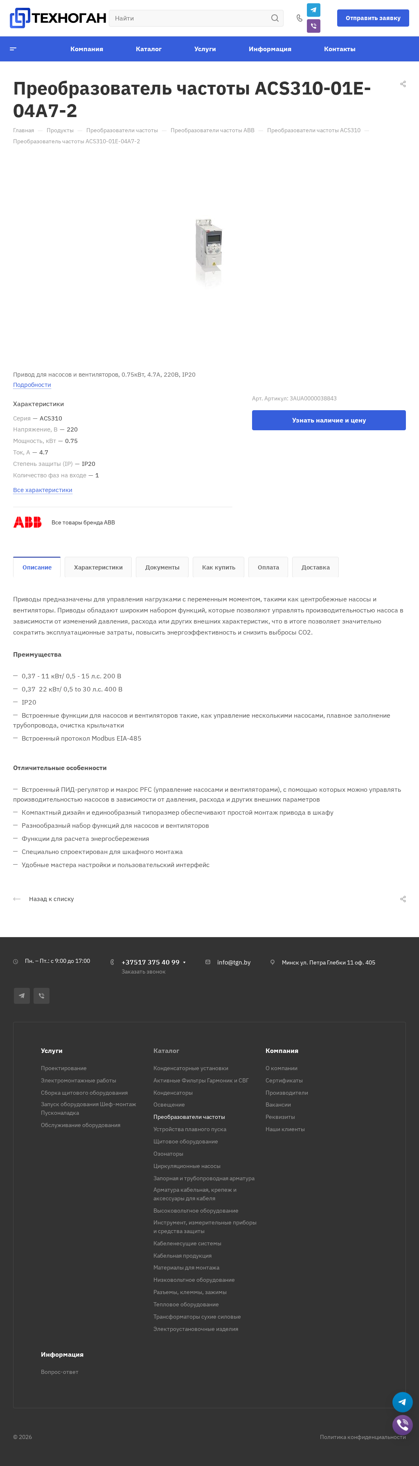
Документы (162, 567)
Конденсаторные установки (190, 1068)
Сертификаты (284, 1080)
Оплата (268, 567)
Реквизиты (280, 1116)
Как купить (218, 567)
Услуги (52, 1050)
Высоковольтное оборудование (196, 1210)
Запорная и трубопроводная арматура (204, 1178)
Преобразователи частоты (189, 1116)
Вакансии (278, 1104)
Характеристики (98, 567)
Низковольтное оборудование (194, 1279)
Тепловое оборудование (186, 1304)
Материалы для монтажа (186, 1267)
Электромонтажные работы (78, 1080)
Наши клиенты (285, 1129)
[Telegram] (313, 10)
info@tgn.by (233, 962)
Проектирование (64, 1068)
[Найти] (277, 18)
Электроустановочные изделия (195, 1329)
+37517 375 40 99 (151, 962)
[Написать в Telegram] (403, 1403)
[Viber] (313, 26)
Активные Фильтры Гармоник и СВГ (201, 1080)
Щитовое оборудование (185, 1141)
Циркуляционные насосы (187, 1166)
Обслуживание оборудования (80, 1125)
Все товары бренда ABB (83, 522)
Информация (62, 1354)
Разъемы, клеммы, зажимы (190, 1292)
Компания (282, 1050)
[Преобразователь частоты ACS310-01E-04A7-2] (209, 256)
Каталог (166, 1050)
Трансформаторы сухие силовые (197, 1316)
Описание (37, 567)
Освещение (169, 1104)
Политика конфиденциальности (363, 1437)
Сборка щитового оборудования (84, 1092)
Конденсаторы (173, 1092)
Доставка (316, 567)
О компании (281, 1068)
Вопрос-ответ (60, 1372)
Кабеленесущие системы (187, 1243)
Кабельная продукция (182, 1255)
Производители (287, 1092)
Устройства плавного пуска (189, 1129)
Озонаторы (168, 1153)
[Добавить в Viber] (403, 1426)
